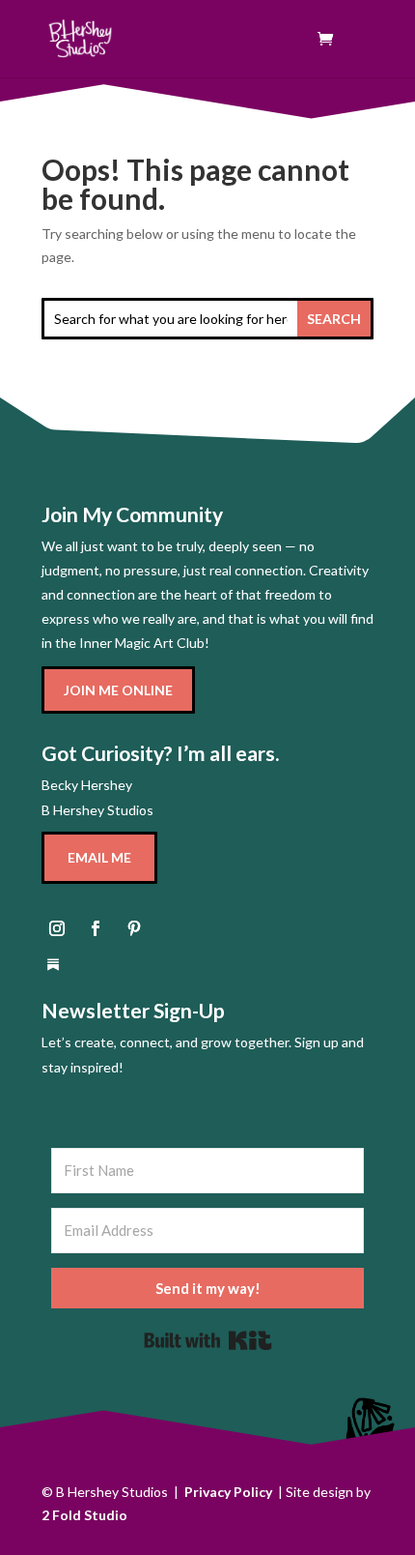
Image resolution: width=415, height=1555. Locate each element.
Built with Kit (208, 1340)
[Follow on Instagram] (57, 928)
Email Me (99, 857)
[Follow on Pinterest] (134, 928)
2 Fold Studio (84, 1515)
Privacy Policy (228, 1491)
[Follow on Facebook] (95, 928)
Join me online (118, 690)
